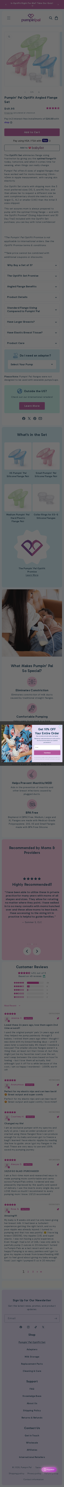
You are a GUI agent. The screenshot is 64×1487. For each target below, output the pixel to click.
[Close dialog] (60, 726)
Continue (47, 753)
